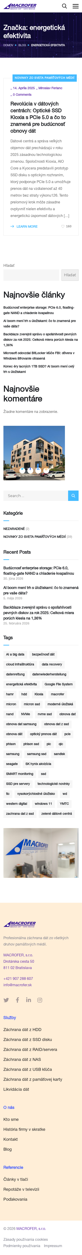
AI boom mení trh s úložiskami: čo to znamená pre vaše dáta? (39, 324)
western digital (16, 804)
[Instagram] (39, 1000)
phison (11, 744)
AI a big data (15, 654)
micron (11, 704)
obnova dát (14, 734)
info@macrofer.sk (17, 985)
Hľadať (8, 266)
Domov (8, 45)
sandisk (59, 754)
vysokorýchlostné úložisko (36, 794)
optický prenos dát (43, 734)
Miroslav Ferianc (50, 88)
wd (65, 794)
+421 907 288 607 (18, 979)
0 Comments (22, 95)
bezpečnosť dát (43, 654)
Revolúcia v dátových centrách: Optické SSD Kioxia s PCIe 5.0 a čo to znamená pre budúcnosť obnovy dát (38, 118)
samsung (12, 754)
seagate (12, 764)
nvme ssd (45, 714)
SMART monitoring (19, 774)
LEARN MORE (27, 227)
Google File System (59, 684)
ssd (43, 774)
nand (9, 714)
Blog (22, 45)
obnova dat (67, 714)
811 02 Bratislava (17, 968)
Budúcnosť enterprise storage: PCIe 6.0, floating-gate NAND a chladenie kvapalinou (38, 310)
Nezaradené (14, 529)
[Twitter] (6, 1000)
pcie (67, 734)
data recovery (52, 664)
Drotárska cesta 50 (18, 962)
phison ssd (31, 744)
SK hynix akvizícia (38, 764)
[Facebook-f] (17, 1000)
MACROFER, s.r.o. (18, 955)
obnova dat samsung (21, 724)
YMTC (64, 804)
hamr (10, 694)
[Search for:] (41, 496)
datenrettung (15, 674)
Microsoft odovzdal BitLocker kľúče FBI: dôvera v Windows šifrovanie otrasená (38, 356)
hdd (24, 694)
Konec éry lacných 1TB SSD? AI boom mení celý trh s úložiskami (38, 369)
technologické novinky (54, 784)
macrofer (57, 694)
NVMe (25, 714)
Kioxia (39, 694)
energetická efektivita (21, 684)
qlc (61, 744)
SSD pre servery (18, 784)
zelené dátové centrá (56, 814)
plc (49, 744)
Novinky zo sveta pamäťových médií (44, 78)
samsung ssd (36, 754)
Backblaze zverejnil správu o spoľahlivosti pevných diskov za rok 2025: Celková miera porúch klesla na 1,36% (40, 340)
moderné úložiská (60, 704)
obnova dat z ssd (56, 724)
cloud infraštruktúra (20, 664)
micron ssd (32, 704)
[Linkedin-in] (28, 1000)
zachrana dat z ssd (20, 814)
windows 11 (43, 804)
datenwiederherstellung (49, 674)
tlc (8, 794)
